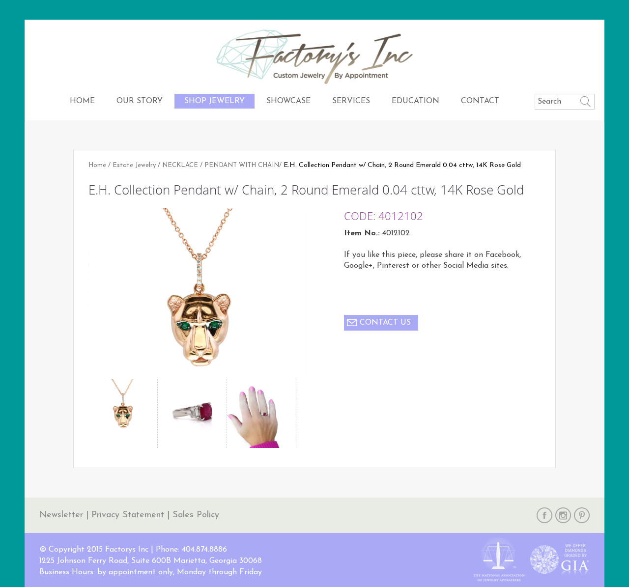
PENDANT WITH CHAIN (241, 165)
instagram (563, 515)
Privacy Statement (127, 515)
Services (351, 101)
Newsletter (61, 515)
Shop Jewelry (214, 101)
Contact (480, 101)
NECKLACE (180, 165)
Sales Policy (195, 515)
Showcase (288, 101)
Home (82, 101)
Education (415, 101)
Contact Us (385, 323)
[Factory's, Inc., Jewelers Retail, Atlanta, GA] (356, 560)
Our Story (139, 101)
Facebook (544, 515)
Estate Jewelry (134, 165)
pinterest (582, 515)
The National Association (499, 560)
